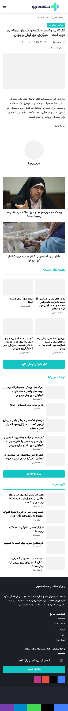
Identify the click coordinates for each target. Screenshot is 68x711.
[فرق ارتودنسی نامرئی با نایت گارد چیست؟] (55, 532)
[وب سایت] (34, 170)
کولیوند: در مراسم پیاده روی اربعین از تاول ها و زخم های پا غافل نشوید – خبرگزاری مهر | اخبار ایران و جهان (18, 343)
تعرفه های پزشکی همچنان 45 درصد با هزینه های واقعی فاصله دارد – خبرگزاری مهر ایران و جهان (50, 304)
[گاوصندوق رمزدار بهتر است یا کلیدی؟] (55, 547)
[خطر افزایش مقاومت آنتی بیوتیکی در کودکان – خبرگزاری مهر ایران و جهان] (55, 459)
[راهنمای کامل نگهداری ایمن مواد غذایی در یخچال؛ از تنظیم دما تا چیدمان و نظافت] (55, 499)
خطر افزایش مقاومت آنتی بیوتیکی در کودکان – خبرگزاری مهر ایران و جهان (23, 457)
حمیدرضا (57, 42)
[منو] (4, 8)
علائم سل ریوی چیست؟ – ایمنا (20, 300)
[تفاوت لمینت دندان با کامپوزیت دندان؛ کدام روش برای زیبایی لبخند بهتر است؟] (55, 563)
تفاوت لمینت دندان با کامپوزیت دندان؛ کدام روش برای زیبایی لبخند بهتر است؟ (25, 562)
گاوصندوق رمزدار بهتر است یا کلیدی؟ (24, 543)
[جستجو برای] (63, 8)
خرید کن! (60, 640)
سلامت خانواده (44, 17)
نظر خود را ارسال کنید (34, 364)
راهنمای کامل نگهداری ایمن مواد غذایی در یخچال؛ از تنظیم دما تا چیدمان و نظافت (26, 499)
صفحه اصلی (57, 17)
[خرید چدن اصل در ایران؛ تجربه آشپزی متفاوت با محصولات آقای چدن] (55, 516)
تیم (63, 634)
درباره (62, 629)
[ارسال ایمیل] (52, 42)
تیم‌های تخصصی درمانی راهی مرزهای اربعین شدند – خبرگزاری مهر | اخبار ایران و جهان (50, 343)
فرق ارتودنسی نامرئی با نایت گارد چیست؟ (26, 529)
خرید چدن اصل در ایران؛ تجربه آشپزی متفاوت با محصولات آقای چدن (23, 514)
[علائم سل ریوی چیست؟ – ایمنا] (18, 287)
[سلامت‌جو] (45, 6)
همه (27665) (34, 474)
